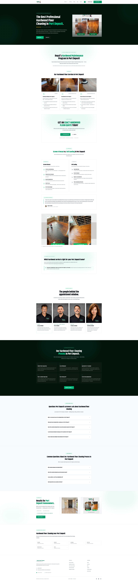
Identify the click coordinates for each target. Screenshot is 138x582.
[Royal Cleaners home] (38, 2)
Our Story (70, 1)
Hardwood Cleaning (71, 569)
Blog (77, 1)
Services (65, 1)
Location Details (89, 569)
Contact (81, 1)
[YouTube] (101, 579)
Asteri (71, 578)
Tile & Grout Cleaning (72, 566)
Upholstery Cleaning (71, 564)
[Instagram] (99, 579)
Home (88, 562)
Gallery (74, 1)
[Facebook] (96, 579)
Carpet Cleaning (71, 562)
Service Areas (89, 571)
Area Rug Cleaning (71, 567)
